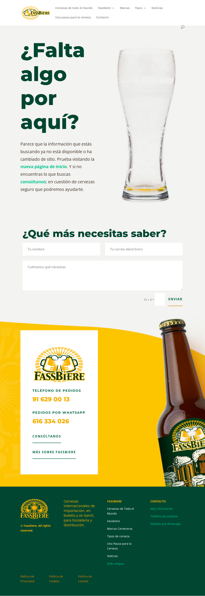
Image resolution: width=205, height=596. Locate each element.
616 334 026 (50, 421)
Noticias (157, 8)
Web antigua (115, 563)
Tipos (138, 8)
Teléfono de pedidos (164, 516)
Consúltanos (46, 436)
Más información (161, 509)
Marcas (125, 8)
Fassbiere (104, 8)
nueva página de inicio (43, 166)
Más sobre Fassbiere (54, 452)
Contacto (102, 17)
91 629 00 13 (51, 399)
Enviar (175, 299)
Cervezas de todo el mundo (74, 8)
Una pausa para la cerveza (73, 17)
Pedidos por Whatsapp (165, 524)
